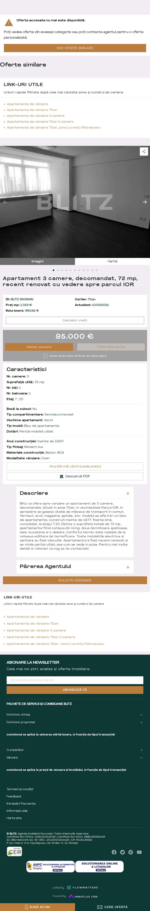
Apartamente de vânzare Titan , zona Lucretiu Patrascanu (55, 644)
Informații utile (17, 811)
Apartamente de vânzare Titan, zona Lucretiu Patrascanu (53, 127)
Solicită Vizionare (39, 347)
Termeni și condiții (20, 789)
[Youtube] (139, 852)
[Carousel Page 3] (62, 270)
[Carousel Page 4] (66, 270)
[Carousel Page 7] (79, 270)
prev (5, 202)
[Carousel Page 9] (88, 270)
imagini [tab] (38, 261)
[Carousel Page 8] (83, 270)
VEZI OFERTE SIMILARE (75, 48)
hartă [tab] (113, 261)
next (145, 202)
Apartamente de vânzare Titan (32, 110)
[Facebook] (114, 852)
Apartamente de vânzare (27, 104)
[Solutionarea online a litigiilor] (99, 867)
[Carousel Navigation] (75, 202)
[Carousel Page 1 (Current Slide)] (53, 270)
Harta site (14, 818)
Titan (85, 299)
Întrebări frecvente (21, 803)
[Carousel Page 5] (70, 270)
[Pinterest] (130, 852)
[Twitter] (122, 852)
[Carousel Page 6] (75, 270)
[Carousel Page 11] (96, 270)
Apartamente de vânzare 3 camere (36, 116)
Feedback (14, 796)
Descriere (34, 493)
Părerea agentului (45, 566)
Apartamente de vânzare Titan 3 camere (40, 121)
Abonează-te (75, 690)
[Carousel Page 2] (58, 270)
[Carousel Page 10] (92, 270)
